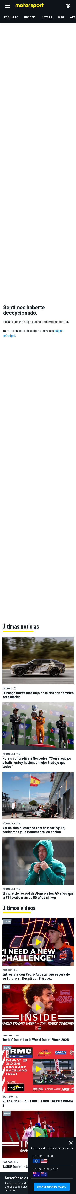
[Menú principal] (7, 5)
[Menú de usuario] (68, 6)
